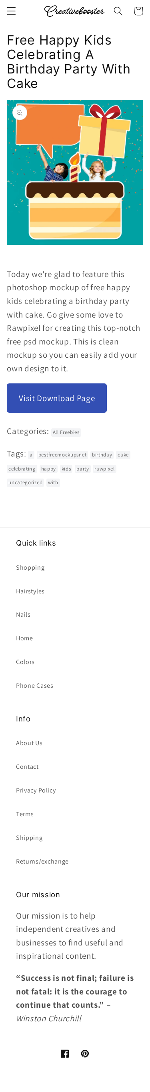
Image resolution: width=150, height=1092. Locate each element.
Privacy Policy (36, 790)
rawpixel (104, 468)
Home (24, 638)
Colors (25, 662)
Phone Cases (35, 685)
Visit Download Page (57, 398)
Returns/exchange (42, 861)
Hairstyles (30, 591)
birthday (102, 454)
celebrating (22, 468)
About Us (29, 743)
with (53, 482)
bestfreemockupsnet (62, 454)
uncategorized (25, 482)
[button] (11, 11)
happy (48, 468)
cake (123, 454)
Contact (27, 766)
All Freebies (66, 432)
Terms (25, 814)
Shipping (29, 837)
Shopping (30, 567)
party (82, 468)
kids (66, 468)
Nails (23, 614)
